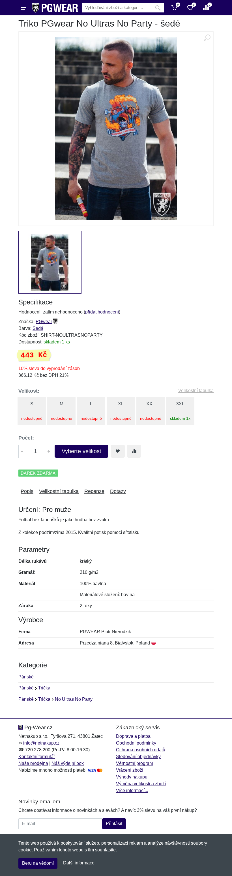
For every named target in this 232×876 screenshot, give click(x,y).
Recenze (94, 491)
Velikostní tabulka (196, 390)
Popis (27, 491)
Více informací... (132, 790)
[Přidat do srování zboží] (134, 451)
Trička (44, 687)
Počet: (26, 438)
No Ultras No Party (74, 699)
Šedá (38, 328)
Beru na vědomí (38, 863)
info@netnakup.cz (41, 743)
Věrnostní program (134, 763)
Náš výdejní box (67, 763)
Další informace (78, 862)
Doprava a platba (133, 736)
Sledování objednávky (138, 756)
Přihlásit (114, 823)
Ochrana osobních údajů (140, 749)
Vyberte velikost (81, 451)
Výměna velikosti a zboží (141, 783)
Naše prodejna (33, 763)
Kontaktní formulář (36, 756)
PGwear (44, 321)
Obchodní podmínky (136, 743)
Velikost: (28, 391)
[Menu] (23, 8)
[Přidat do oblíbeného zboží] (118, 451)
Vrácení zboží (129, 770)
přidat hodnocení (102, 312)
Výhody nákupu (131, 777)
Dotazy (118, 491)
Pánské (26, 676)
